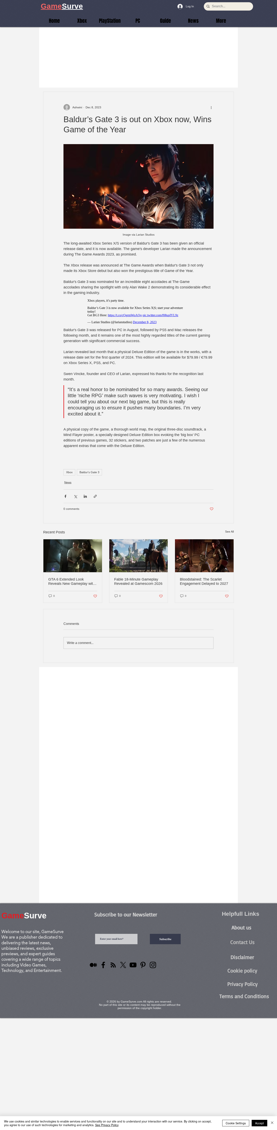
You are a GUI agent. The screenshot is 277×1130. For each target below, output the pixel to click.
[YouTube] (133, 965)
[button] (221, 20)
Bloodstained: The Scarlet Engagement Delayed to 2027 (204, 581)
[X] (123, 965)
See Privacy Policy (107, 1125)
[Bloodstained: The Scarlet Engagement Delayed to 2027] (204, 555)
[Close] (272, 1123)
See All (229, 531)
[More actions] (211, 107)
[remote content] (138, 311)
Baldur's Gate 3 (89, 472)
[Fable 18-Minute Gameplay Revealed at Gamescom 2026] (138, 555)
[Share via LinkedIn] (85, 496)
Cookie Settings (236, 1123)
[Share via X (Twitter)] (75, 496)
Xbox (69, 472)
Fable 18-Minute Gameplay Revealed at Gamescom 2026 (138, 581)
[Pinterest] (143, 965)
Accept (259, 1123)
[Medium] (93, 965)
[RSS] (113, 965)
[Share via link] (95, 496)
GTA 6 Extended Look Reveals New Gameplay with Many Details (71, 581)
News (67, 482)
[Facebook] (103, 965)
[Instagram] (153, 965)
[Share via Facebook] (65, 496)
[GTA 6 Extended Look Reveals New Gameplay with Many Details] (72, 555)
